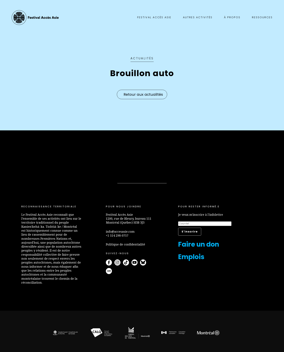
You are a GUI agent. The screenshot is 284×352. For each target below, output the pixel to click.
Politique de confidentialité (125, 244)
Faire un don (198, 244)
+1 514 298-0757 (117, 235)
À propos (232, 17)
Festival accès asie (36, 17)
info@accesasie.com (120, 231)
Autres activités (198, 17)
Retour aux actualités (143, 94)
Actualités (142, 58)
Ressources (262, 17)
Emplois (191, 257)
